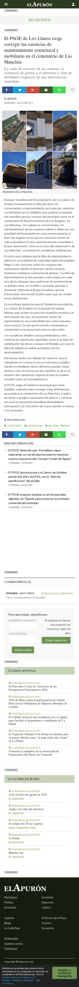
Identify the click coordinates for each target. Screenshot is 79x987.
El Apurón (10, 98)
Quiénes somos (13, 943)
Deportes (48, 902)
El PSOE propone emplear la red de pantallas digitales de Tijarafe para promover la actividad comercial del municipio (38, 499)
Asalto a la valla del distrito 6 (26, 809)
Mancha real (16, 852)
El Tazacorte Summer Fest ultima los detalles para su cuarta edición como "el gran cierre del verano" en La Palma (38, 737)
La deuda (14, 838)
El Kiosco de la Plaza (54, 918)
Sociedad (47, 897)
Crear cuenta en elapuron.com (56, 641)
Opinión (9, 918)
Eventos (47, 923)
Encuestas (48, 928)
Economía (10, 907)
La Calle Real (12, 928)
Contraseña (17, 633)
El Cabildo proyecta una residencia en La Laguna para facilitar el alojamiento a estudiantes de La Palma (38, 720)
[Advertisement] (39, 541)
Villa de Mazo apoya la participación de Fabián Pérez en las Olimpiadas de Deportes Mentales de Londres (38, 703)
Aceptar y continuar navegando (64, 973)
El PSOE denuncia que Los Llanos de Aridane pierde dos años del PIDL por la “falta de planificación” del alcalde (37, 477)
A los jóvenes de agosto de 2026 (28, 794)
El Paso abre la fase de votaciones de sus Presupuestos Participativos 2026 (33, 688)
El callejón (16, 798)
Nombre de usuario (22, 620)
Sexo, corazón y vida (22, 827)
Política (8, 902)
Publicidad (10, 948)
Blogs (7, 923)
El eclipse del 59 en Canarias (26, 823)
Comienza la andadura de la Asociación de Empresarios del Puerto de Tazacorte (34, 753)
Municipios (39, 19)
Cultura (46, 907)
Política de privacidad (22, 980)
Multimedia (11, 938)
